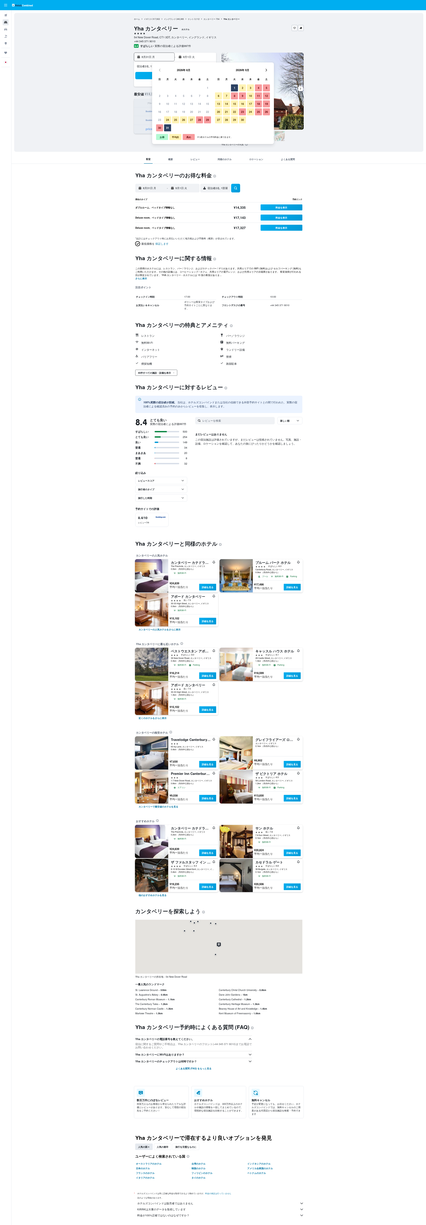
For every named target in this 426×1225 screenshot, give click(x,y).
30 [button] (159, 128)
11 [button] (175, 104)
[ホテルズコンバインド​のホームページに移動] (22, 5)
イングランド (170, 18)
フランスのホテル (145, 1173)
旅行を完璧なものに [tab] (185, 1146)
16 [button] (159, 112)
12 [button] (183, 104)
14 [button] (199, 104)
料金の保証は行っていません (218, 1193)
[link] (159, 629)
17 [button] (167, 112)
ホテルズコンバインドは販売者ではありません (165, 1203)
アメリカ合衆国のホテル (260, 1168)
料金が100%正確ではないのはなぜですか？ (163, 1215)
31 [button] (167, 128)
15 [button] (207, 104)
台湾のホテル (199, 1163)
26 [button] (183, 120)
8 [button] (207, 96)
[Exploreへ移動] (5, 43)
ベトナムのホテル (256, 1173)
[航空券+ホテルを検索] (5, 36)
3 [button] (167, 96)
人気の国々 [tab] (144, 1146)
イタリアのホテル (145, 1177)
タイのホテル (199, 1177)
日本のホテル (143, 1168)
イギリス (148, 18)
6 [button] (191, 96)
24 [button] (167, 120)
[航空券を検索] (5, 15)
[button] (5, 5)
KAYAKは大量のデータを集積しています (161, 1209)
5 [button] (183, 96)
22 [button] (207, 112)
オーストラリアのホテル (149, 1163)
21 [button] (199, 112)
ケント (191, 18)
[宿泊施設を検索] (5, 22)
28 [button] (199, 120)
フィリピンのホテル (202, 1173)
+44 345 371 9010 (144, 41)
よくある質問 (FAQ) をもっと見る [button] (194, 1068)
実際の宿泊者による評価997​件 (173, 46)
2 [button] (159, 96)
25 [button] (175, 120)
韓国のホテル (199, 1168)
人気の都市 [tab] (162, 1146)
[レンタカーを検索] (5, 29)
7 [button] (199, 96)
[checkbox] (152, 520)
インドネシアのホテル (259, 1163)
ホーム (137, 18)
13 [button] (191, 104)
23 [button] (159, 120)
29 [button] (207, 120)
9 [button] (159, 104)
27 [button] (191, 120)
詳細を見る (207, 587)
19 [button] (183, 112)
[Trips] (5, 52)
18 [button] (175, 112)
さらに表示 (141, 278)
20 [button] (191, 112)
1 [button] (207, 88)
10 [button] (167, 104)
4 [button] (175, 96)
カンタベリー (209, 18)
